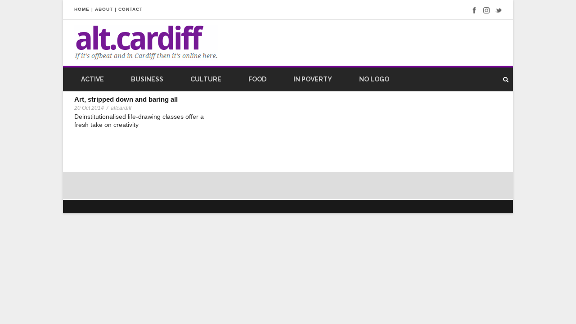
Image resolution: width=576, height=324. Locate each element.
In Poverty (312, 79)
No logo (374, 79)
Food (257, 79)
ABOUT (104, 9)
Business (147, 79)
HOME (82, 9)
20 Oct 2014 (89, 108)
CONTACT (130, 9)
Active (92, 79)
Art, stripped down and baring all (126, 99)
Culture (205, 79)
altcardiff (121, 108)
